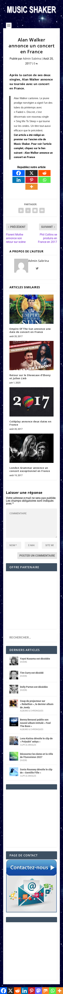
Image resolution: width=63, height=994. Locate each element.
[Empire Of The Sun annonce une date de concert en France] (31, 309)
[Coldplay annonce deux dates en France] (31, 402)
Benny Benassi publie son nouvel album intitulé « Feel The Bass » (35, 722)
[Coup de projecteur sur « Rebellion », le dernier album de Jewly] (13, 703)
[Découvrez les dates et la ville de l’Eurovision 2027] (13, 756)
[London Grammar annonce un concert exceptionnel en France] (31, 448)
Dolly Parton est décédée (34, 686)
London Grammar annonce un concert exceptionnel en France (29, 469)
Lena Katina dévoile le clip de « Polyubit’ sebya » (36, 740)
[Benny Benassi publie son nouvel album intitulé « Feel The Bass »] (13, 722)
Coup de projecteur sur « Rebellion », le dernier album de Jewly (36, 704)
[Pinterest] (31, 180)
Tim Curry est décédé (32, 672)
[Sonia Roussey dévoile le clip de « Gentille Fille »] (13, 771)
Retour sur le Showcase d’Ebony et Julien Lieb (30, 376)
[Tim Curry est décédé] (13, 675)
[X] (31, 173)
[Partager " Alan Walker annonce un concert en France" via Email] (34, 210)
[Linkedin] (18, 180)
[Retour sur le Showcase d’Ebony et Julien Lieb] (31, 355)
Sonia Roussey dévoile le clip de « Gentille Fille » (36, 771)
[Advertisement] (31, 602)
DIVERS (23, 662)
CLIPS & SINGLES (28, 745)
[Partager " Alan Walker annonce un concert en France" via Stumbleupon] (27, 210)
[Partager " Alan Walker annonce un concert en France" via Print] (42, 210)
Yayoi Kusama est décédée (35, 658)
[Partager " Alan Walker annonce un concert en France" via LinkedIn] (21, 210)
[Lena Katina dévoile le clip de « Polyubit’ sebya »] (13, 740)
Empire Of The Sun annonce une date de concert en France (30, 330)
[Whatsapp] (44, 180)
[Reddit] (44, 173)
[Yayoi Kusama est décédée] (13, 661)
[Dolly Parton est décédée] (13, 689)
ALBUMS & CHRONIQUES (31, 711)
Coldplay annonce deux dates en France (30, 423)
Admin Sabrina (32, 58)
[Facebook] (18, 173)
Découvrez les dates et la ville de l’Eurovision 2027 (36, 755)
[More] (31, 187)
